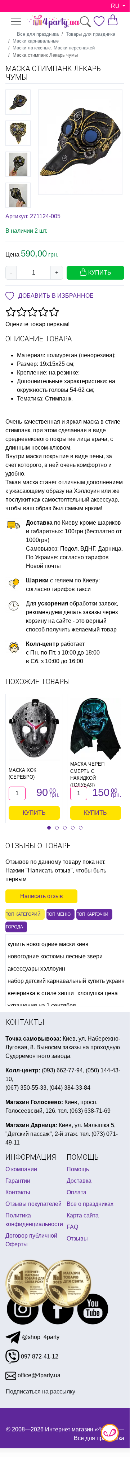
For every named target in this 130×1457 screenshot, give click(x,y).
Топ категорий (23, 914)
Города (14, 926)
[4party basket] (112, 19)
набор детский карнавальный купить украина (68, 981)
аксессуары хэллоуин (36, 969)
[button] (49, 828)
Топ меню (59, 914)
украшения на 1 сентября (42, 1005)
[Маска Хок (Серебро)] (34, 729)
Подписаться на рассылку (40, 1391)
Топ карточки (92, 914)
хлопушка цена (97, 993)
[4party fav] (99, 21)
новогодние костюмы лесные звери (55, 956)
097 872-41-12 (38, 1356)
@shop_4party (40, 1337)
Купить (34, 813)
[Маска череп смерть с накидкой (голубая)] (95, 729)
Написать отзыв (41, 896)
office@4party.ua (38, 1376)
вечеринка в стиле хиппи (41, 993)
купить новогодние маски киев (48, 944)
